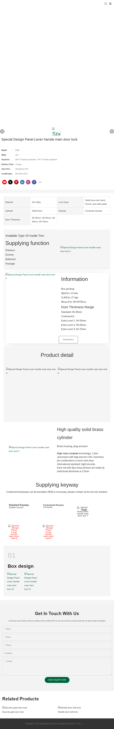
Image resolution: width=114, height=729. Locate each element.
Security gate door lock (13, 712)
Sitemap (85, 724)
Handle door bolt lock (68, 712)
